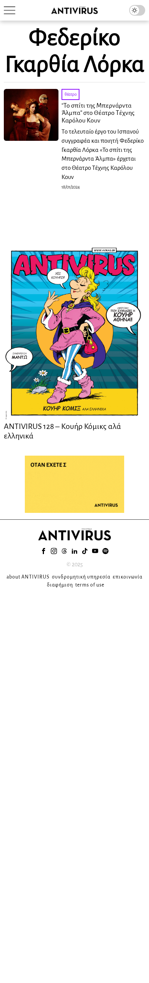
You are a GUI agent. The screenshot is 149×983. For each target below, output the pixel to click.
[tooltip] (43, 551)
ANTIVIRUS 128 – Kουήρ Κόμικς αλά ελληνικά (62, 431)
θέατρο (70, 94)
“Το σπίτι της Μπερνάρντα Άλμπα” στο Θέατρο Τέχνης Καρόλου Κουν (98, 113)
